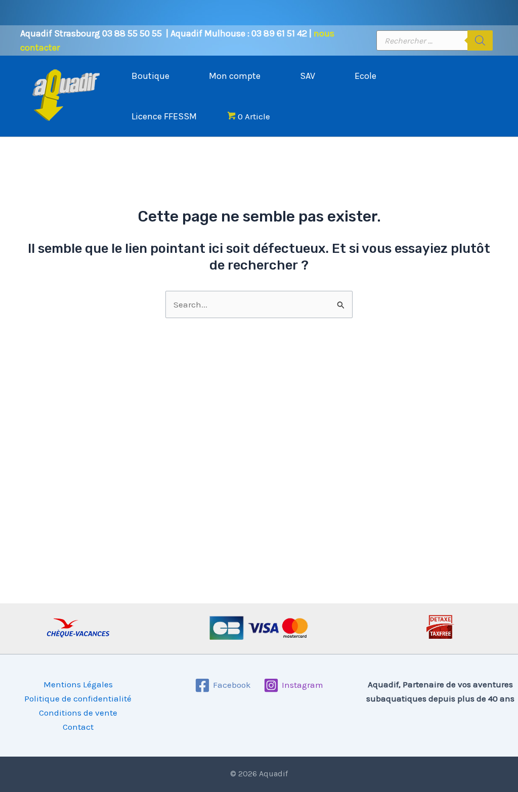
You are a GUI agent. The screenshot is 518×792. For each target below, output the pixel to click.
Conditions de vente (78, 713)
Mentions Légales (78, 684)
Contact (78, 727)
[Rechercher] (480, 40)
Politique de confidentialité (78, 698)
